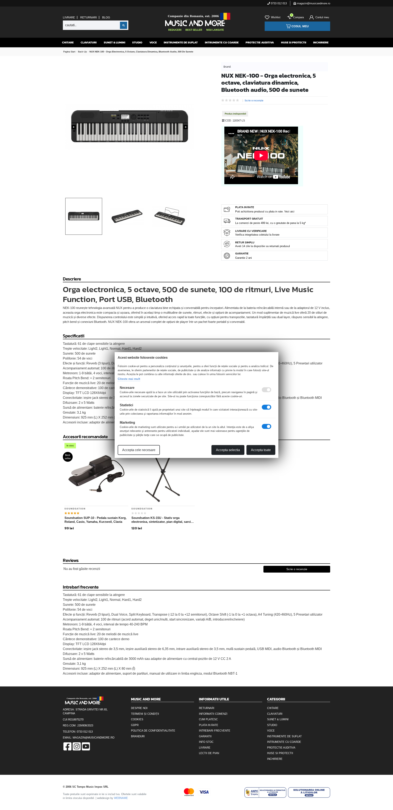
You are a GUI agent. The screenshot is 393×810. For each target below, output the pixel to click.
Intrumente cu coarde (222, 42)
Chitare (68, 42)
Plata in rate (208, 725)
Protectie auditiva (260, 42)
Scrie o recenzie (254, 100)
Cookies (137, 719)
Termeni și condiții (145, 713)
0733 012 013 (278, 3)
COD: (228, 120)
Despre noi (139, 708)
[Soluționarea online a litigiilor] (309, 792)
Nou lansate (215, 29)
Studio (137, 42)
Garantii (205, 736)
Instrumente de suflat (181, 42)
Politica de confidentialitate (153, 730)
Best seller (193, 29)
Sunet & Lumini (114, 42)
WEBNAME (121, 798)
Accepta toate (261, 450)
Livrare (69, 17)
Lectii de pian (209, 753)
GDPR (135, 725)
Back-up (82, 51)
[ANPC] (265, 792)
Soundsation (75, 509)
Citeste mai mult (129, 378)
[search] (123, 25)
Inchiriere (321, 42)
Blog (106, 17)
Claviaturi (89, 42)
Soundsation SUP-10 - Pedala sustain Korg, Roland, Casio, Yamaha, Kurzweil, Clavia (95, 520)
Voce (153, 42)
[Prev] (74, 127)
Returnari (88, 17)
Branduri (138, 736)
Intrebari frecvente (214, 730)
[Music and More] (196, 19)
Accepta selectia (228, 450)
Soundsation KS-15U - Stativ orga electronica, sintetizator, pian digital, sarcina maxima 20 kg (162, 520)
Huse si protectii (293, 42)
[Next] (186, 127)
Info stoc (206, 741)
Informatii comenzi (213, 713)
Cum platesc (208, 719)
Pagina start (69, 51)
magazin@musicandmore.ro (313, 3)
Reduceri (174, 29)
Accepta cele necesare (138, 450)
